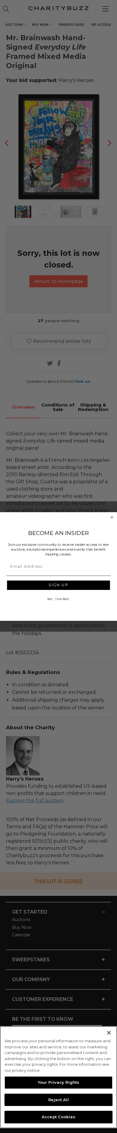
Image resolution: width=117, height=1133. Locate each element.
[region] (58, 1077)
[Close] (109, 1032)
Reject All (58, 1099)
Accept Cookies (58, 1116)
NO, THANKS (58, 599)
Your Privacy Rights (58, 1082)
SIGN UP (58, 585)
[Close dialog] (112, 517)
